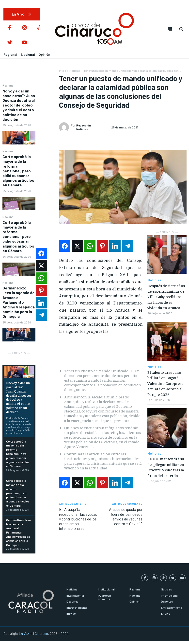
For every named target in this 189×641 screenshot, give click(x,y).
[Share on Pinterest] (102, 246)
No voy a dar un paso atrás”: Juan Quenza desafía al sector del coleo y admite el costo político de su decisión (18, 105)
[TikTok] (39, 28)
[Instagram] (24, 28)
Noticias (74, 70)
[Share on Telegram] (127, 246)
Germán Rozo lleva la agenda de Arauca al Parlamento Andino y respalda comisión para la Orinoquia (18, 302)
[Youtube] (24, 42)
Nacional (8, 151)
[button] (181, 28)
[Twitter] (9, 42)
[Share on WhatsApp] (89, 246)
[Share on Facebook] (64, 246)
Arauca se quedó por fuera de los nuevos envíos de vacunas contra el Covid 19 (125, 516)
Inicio (62, 70)
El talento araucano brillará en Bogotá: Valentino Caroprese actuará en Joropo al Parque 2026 (165, 383)
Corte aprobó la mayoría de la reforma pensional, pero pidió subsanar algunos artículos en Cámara (18, 170)
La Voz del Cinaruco (33, 633)
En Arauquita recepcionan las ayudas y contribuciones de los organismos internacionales (78, 519)
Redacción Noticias (83, 127)
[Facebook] (9, 28)
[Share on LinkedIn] (115, 246)
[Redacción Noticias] (65, 127)
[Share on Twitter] (77, 246)
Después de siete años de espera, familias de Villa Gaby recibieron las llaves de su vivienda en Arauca (166, 296)
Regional (8, 85)
